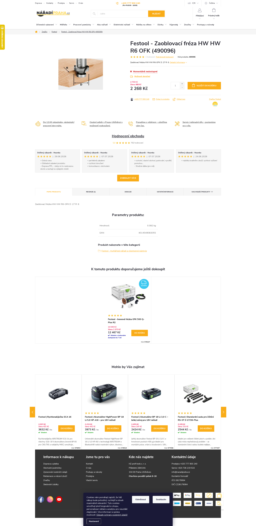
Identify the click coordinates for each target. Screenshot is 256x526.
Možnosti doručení (142, 76)
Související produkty (201, 192)
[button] (58, 434)
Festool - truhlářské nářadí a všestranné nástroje (124, 250)
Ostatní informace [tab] (165, 192)
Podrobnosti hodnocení (164, 57)
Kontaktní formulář (180, 476)
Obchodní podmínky (52, 468)
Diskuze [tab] (128, 192)
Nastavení (94, 521)
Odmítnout (140, 499)
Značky (46, 480)
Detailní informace (177, 62)
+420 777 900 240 (141, 99)
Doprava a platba (51, 463)
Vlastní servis (92, 480)
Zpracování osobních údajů (55, 472)
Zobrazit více (128, 178)
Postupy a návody (94, 472)
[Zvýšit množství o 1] (182, 84)
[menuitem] (47, 25)
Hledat (156, 13)
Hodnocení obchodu (128, 136)
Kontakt (89, 463)
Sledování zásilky (51, 484)
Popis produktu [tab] (54, 192)
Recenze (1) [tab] (91, 192)
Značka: (215, 99)
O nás (81, 3)
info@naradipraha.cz (181, 472)
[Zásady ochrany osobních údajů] (111, 514)
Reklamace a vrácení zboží (55, 476)
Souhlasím (161, 499)
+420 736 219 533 (186, 468)
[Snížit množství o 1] (182, 87)
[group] (58, 412)
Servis (71, 3)
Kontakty (49, 3)
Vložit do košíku (206, 85)
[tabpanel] (128, 310)
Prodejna (61, 3)
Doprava (38, 3)
